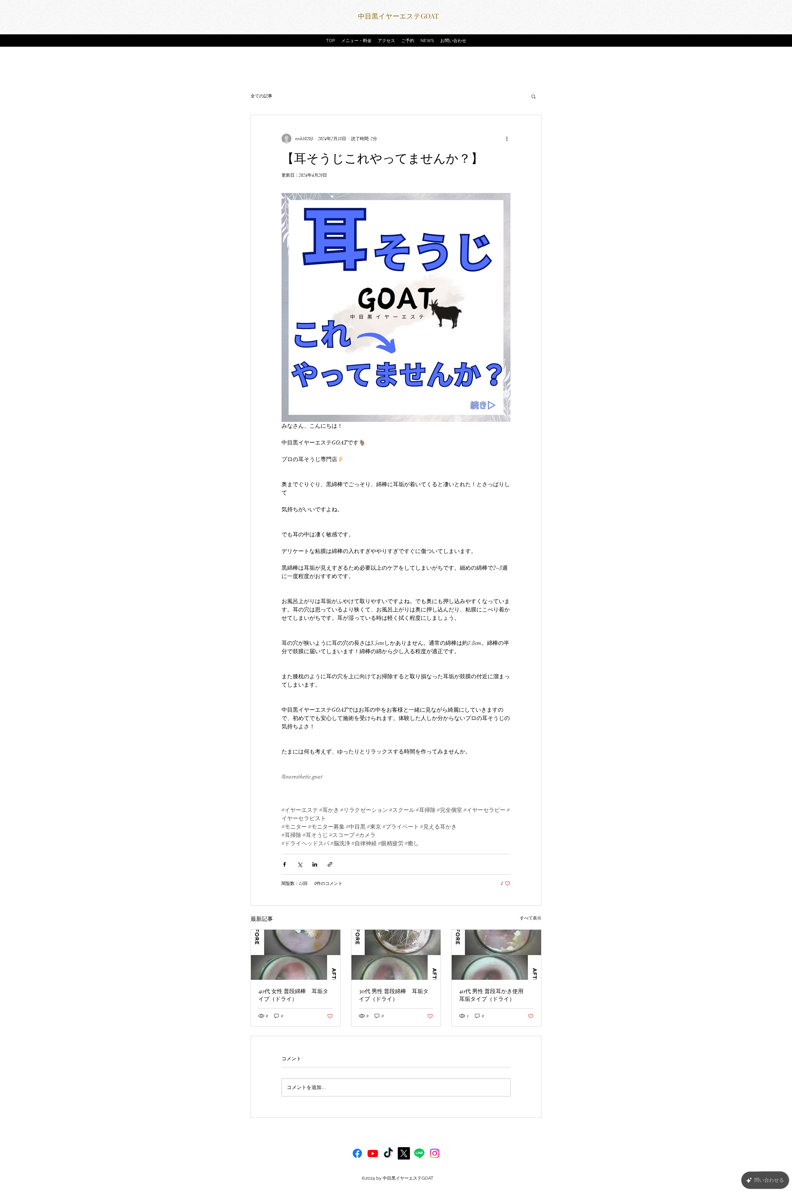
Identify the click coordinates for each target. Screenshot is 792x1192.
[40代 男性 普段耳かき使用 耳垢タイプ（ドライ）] (496, 955)
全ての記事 (261, 96)
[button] (533, 96)
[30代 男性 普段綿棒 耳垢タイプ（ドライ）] (396, 955)
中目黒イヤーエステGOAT (398, 15)
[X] (404, 1153)
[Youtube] (373, 1153)
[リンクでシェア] (330, 864)
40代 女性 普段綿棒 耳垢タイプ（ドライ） (293, 994)
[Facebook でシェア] (284, 864)
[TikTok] (388, 1153)
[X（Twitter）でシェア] (300, 864)
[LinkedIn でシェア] (315, 864)
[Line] (419, 1153)
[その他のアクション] (506, 138)
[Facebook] (357, 1153)
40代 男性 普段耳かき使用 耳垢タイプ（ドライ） (494, 994)
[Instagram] (434, 1153)
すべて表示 (530, 918)
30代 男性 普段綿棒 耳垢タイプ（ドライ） (393, 994)
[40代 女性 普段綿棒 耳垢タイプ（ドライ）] (295, 955)
